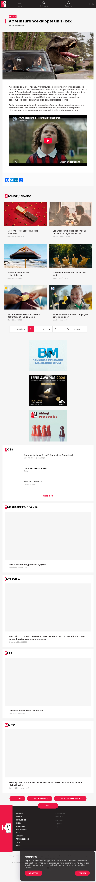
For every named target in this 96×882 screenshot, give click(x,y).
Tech (18, 842)
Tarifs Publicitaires (72, 798)
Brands (19, 817)
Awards (19, 836)
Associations (21, 829)
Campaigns (60, 813)
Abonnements (41, 798)
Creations (20, 826)
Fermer (82, 873)
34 (68, 329)
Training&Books (23, 839)
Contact (49, 805)
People (18, 833)
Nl (93, 4)
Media (18, 823)
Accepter (33, 873)
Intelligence (21, 820)
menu (20, 6)
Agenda (59, 823)
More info (48, 496)
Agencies (20, 813)
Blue (18, 845)
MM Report (60, 820)
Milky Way (59, 817)
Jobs (19, 798)
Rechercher (44, 6)
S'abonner (68, 6)
